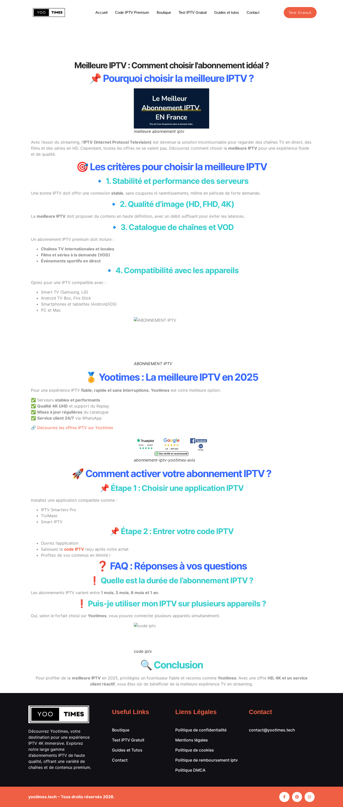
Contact (253, 12)
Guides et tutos (226, 12)
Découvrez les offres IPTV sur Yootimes (75, 427)
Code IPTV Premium (132, 12)
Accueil (101, 12)
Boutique (164, 12)
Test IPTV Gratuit (193, 12)
